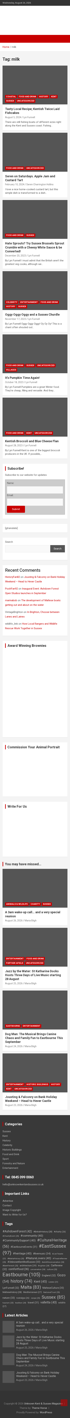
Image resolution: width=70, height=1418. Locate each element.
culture (52, 1269)
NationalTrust (51, 1292)
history (21, 1281)
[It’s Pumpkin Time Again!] (11, 343)
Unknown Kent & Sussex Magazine (43, 1403)
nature (9, 1297)
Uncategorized (25, 101)
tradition (20, 1303)
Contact (7, 1205)
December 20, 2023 (15, 255)
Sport (6, 1158)
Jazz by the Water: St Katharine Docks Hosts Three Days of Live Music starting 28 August (33, 975)
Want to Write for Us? (15, 1214)
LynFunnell (11, 1287)
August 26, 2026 (14, 920)
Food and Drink (27, 96)
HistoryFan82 (12, 576)
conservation (37, 1269)
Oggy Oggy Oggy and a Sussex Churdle (32, 314)
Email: (10, 495)
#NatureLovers (38, 1258)
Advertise (8, 1200)
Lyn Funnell (29, 117)
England (49, 1275)
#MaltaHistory (15, 1258)
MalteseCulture (53, 1287)
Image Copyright (12, 1210)
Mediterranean (32, 1292)
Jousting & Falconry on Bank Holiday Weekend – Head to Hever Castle (37, 1374)
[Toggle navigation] (7, 39)
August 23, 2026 (14, 1105)
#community (32, 1235)
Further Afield (14, 963)
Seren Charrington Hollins (40, 184)
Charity (35, 904)
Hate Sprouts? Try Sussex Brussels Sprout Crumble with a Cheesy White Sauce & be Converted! (34, 247)
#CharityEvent (11, 1236)
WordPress (46, 1412)
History (43, 96)
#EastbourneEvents (24, 1246)
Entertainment (29, 302)
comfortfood (18, 1269)
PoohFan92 (11, 588)
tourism (8, 1303)
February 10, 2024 (14, 184)
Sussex (10, 101)
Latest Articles (16, 1315)
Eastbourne (13, 1026)
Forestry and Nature (14, 1163)
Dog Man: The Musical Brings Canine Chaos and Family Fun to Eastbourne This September (34, 1038)
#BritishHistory (42, 1231)
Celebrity (11, 302)
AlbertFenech (10, 1265)
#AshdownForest (17, 1231)
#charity (60, 1232)
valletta (48, 1302)
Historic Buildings (37, 1084)
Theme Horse (39, 1408)
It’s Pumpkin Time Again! (22, 378)
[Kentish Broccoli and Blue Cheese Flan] (11, 406)
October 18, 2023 (14, 382)
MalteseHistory (12, 1292)
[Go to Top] (64, 1402)
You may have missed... (23, 864)
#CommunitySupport (19, 1240)
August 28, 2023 (14, 445)
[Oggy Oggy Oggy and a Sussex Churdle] (11, 279)
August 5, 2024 (13, 117)
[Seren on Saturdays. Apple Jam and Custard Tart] (11, 141)
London (53, 1282)
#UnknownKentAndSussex (23, 1262)
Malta (31, 1287)
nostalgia (22, 1298)
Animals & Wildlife (17, 904)
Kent (54, 96)
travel (33, 1302)
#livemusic (42, 1253)
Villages (11, 370)
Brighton (43, 1266)
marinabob (11, 600)
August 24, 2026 (14, 1046)
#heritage (22, 1253)
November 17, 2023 (15, 319)
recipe (35, 1298)
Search (9, 541)
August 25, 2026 (14, 983)
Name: (10, 483)
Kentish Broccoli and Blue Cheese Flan (32, 441)
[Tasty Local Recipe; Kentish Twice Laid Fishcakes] (11, 74)
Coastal (11, 96)
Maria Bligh (31, 920)
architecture (28, 1265)
